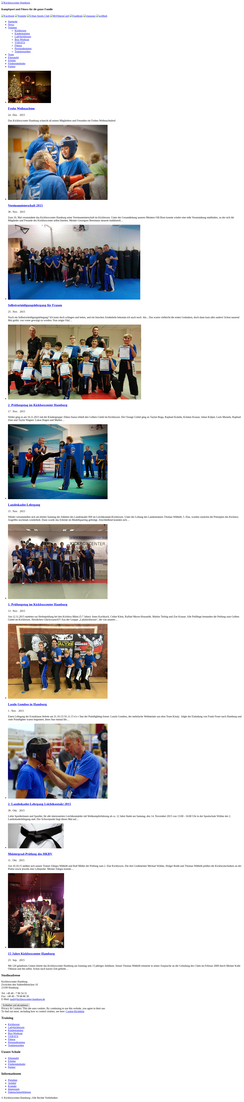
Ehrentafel (13, 57)
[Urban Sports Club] (38, 15)
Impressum (13, 1089)
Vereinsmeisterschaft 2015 (25, 205)
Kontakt (12, 1086)
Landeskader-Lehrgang (24, 504)
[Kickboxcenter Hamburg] (15, 2)
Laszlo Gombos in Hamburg (27, 704)
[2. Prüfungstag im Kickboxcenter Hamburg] (74, 398)
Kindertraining (22, 33)
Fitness (18, 45)
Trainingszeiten (23, 51)
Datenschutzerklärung (19, 1092)
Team (11, 54)
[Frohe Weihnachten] (29, 102)
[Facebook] (7, 15)
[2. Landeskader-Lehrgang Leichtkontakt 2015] (58, 797)
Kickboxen (20, 30)
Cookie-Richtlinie (75, 1011)
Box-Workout (22, 39)
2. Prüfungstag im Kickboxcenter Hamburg (37, 405)
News (11, 24)
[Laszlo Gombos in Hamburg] (58, 697)
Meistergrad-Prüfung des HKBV (30, 854)
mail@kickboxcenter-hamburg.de (27, 999)
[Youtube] (20, 15)
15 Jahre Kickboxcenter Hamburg (31, 953)
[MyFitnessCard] (59, 15)
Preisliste (12, 1080)
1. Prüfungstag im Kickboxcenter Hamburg (37, 604)
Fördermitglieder (16, 63)
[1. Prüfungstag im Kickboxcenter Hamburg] (58, 598)
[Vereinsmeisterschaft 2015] (58, 199)
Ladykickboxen (23, 36)
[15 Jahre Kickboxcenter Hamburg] (36, 947)
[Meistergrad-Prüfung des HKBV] (36, 847)
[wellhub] (101, 15)
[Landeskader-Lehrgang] (58, 498)
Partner (11, 66)
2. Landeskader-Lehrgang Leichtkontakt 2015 (39, 804)
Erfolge (12, 60)
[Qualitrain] (76, 15)
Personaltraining (23, 48)
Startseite (12, 21)
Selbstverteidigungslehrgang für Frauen (35, 305)
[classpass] (89, 15)
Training (12, 27)
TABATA (20, 42)
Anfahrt (12, 1083)
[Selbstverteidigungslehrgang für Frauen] (74, 298)
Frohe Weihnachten (21, 108)
